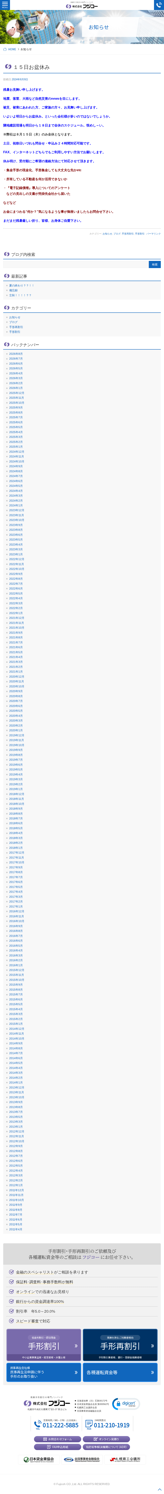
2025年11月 (16, 397)
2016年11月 (16, 916)
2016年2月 (16, 960)
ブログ (117, 233)
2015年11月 (16, 974)
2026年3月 (16, 378)
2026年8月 (16, 353)
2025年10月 (16, 402)
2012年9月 (16, 1146)
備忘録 (13, 290)
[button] (126, 1404)
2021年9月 (16, 632)
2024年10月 (16, 461)
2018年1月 (16, 847)
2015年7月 (16, 994)
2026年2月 (16, 383)
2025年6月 (16, 422)
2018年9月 (16, 808)
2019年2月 (16, 784)
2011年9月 (15, 1204)
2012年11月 (16, 1136)
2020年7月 (16, 701)
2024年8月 (16, 471)
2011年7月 (15, 1214)
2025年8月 (16, 412)
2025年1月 (16, 446)
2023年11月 (16, 515)
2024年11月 (16, 456)
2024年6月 (16, 481)
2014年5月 (16, 1063)
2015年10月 (16, 979)
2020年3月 (16, 720)
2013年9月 (16, 1102)
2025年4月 (16, 432)
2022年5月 (16, 593)
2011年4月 (15, 1229)
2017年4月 (16, 891)
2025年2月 (16, 441)
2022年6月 (16, 588)
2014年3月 (16, 1072)
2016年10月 (16, 921)
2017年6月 (16, 882)
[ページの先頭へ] (159, 1489)
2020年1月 (16, 730)
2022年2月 (16, 608)
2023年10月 (16, 520)
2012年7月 (16, 1155)
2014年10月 (16, 1038)
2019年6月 (16, 764)
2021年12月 (16, 617)
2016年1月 (16, 965)
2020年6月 (16, 706)
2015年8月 (16, 989)
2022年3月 (16, 603)
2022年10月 (16, 569)
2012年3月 (16, 1175)
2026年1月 (16, 388)
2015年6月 (16, 999)
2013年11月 (16, 1092)
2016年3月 (16, 955)
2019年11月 (16, 740)
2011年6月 (15, 1219)
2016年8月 (16, 930)
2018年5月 (16, 828)
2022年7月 (16, 583)
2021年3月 (16, 661)
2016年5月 (16, 945)
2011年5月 (15, 1224)
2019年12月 (16, 735)
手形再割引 (128, 233)
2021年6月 (16, 647)
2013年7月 (16, 1111)
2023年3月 (16, 549)
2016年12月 (16, 911)
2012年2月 (16, 1180)
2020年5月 (16, 710)
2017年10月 (16, 862)
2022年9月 (16, 574)
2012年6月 (16, 1160)
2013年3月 (16, 1121)
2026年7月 (16, 358)
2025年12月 (16, 393)
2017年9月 (16, 867)
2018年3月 (16, 838)
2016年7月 (16, 935)
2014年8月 (16, 1048)
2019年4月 (16, 774)
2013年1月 (16, 1126)
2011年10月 (16, 1200)
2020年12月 (16, 676)
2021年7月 (16, 642)
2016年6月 (16, 940)
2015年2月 (16, 1019)
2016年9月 (16, 926)
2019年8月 (16, 754)
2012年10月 (16, 1141)
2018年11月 (16, 798)
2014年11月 (16, 1033)
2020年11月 (16, 681)
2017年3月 (16, 896)
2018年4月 (16, 833)
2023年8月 (16, 529)
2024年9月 (16, 466)
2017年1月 (16, 906)
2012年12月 (16, 1131)
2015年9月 (16, 984)
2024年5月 (16, 485)
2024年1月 (16, 505)
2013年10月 (16, 1097)
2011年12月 (16, 1190)
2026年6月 (16, 363)
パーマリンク (153, 233)
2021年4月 (16, 657)
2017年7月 (16, 877)
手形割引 (140, 233)
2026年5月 (16, 368)
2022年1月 (16, 613)
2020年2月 (16, 725)
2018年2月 (16, 842)
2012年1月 (16, 1185)
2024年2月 (16, 500)
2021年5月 (16, 652)
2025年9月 (16, 407)
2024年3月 (16, 495)
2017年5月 (16, 887)
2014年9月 (16, 1043)
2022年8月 (16, 578)
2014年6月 (16, 1058)
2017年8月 (16, 872)
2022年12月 (16, 559)
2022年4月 (16, 598)
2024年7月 (16, 476)
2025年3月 (16, 436)
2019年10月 (16, 745)
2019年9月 (16, 749)
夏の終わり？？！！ (21, 285)
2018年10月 (16, 803)
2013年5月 (16, 1116)
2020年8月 (16, 696)
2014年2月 (16, 1077)
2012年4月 (16, 1170)
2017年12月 (16, 852)
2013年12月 (16, 1087)
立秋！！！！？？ (20, 295)
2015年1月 (16, 1023)
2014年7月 (16, 1053)
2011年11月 (16, 1195)
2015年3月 (16, 1014)
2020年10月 (16, 686)
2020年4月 (16, 715)
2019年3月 (16, 779)
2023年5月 (16, 539)
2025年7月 (16, 417)
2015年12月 (16, 970)
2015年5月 (16, 1004)
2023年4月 (16, 544)
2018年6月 (16, 823)
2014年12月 (16, 1028)
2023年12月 (16, 510)
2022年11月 (16, 564)
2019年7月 (16, 759)
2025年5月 (16, 427)
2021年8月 (16, 637)
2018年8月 (16, 813)
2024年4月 (16, 490)
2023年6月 (16, 534)
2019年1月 (16, 789)
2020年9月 (16, 691)
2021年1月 (16, 671)
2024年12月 (16, 451)
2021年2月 (16, 666)
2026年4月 (16, 373)
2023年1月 (16, 554)
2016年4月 (16, 950)
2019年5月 (16, 769)
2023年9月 (16, 525)
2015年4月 (16, 1009)
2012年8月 (16, 1151)
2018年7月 (16, 818)
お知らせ (107, 233)
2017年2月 (16, 901)
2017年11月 (16, 857)
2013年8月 (16, 1107)
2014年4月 (16, 1068)
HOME (12, 49)
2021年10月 (16, 627)
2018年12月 (16, 794)
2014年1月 (16, 1082)
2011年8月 (15, 1209)
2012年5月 (16, 1165)
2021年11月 (16, 622)
